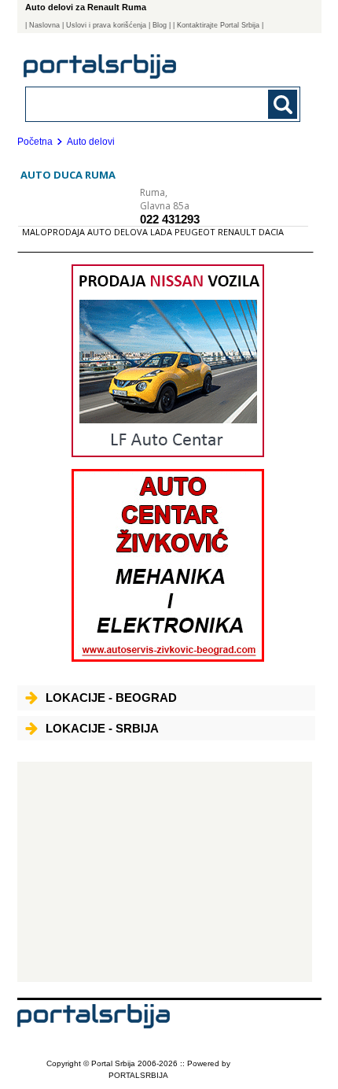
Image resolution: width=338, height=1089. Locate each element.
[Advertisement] (164, 872)
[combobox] (137, 103)
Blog (159, 25)
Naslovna (44, 25)
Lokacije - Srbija (102, 728)
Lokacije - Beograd (111, 697)
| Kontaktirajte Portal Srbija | (218, 25)
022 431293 (170, 219)
